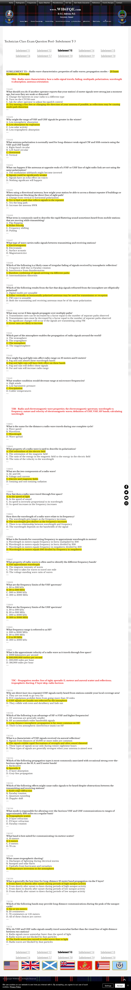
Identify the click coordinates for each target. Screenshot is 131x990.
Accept (120, 985)
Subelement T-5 (108, 50)
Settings (108, 985)
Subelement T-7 (44, 55)
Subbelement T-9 (87, 55)
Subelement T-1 (23, 50)
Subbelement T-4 (86, 50)
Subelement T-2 (44, 50)
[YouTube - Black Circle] (126, 498)
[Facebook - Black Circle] (126, 487)
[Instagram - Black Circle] (126, 503)
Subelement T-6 (23, 55)
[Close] (127, 985)
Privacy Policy (15, 987)
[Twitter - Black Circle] (126, 492)
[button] (20, 2)
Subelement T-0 (108, 55)
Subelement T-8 (65, 55)
